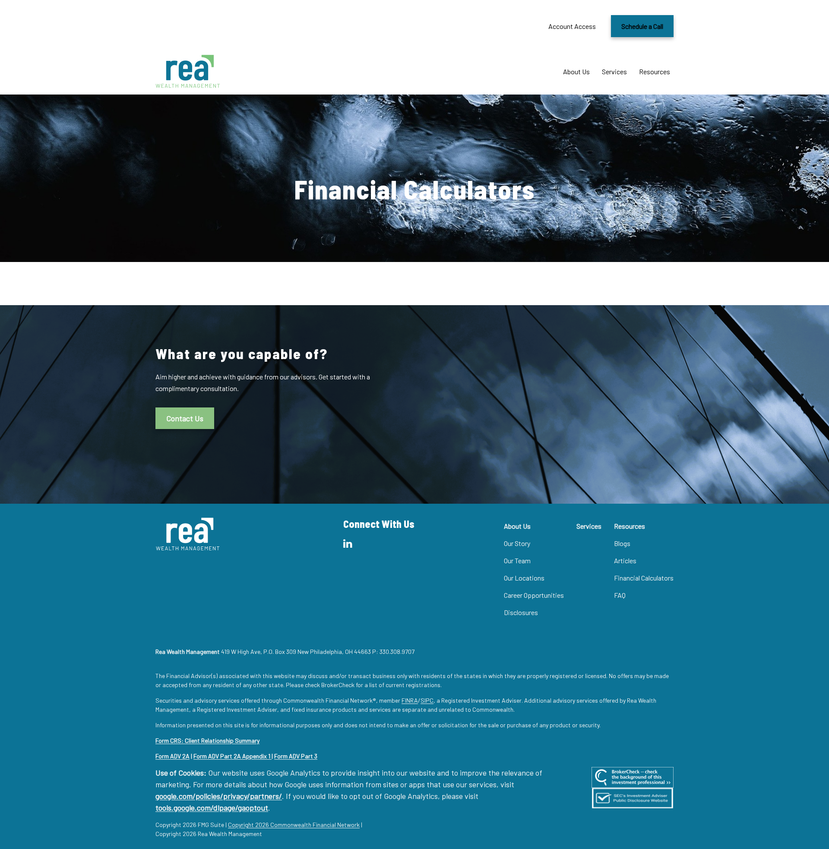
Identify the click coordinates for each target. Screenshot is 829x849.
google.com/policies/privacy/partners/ (218, 796)
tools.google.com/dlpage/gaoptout (211, 807)
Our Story (517, 543)
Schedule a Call (642, 26)
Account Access (572, 26)
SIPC (427, 700)
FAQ (620, 595)
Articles (625, 560)
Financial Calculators (644, 578)
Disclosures (521, 612)
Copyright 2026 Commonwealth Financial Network (294, 824)
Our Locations (524, 578)
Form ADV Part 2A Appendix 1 (232, 756)
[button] (576, 71)
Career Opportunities (534, 595)
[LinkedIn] (347, 543)
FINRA (410, 700)
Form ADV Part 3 (295, 756)
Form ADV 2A (172, 756)
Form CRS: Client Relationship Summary (207, 740)
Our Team (517, 560)
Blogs (622, 543)
